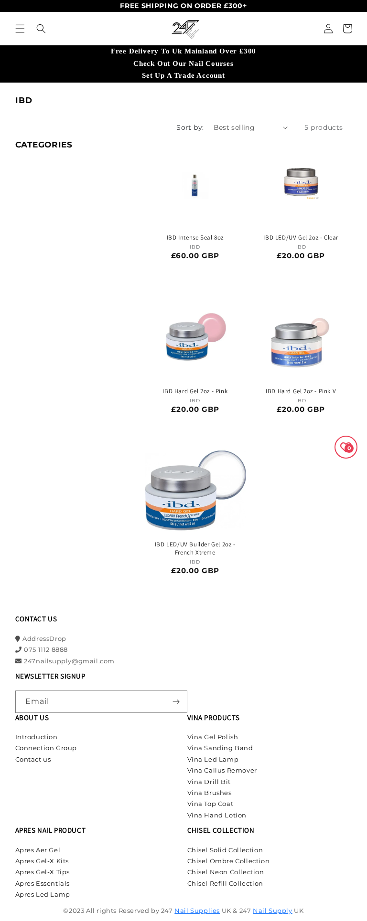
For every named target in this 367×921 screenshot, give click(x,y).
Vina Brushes (209, 792)
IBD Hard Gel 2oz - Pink (194, 391)
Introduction (36, 737)
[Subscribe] (176, 702)
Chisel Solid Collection (225, 850)
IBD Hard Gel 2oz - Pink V (301, 391)
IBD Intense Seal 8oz (195, 237)
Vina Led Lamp (213, 759)
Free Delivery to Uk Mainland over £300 (183, 51)
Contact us (33, 759)
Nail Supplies (197, 910)
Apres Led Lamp (42, 894)
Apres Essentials (42, 883)
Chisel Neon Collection (225, 872)
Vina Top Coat (210, 803)
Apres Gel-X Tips (42, 872)
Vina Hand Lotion (217, 815)
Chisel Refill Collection (225, 883)
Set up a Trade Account (183, 75)
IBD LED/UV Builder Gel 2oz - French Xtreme (195, 548)
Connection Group (46, 748)
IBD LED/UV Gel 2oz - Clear (300, 237)
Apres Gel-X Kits (42, 861)
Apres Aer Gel (38, 850)
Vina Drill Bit (209, 781)
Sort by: (190, 127)
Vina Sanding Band (220, 748)
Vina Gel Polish (212, 737)
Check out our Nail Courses (183, 63)
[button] (20, 28)
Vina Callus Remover (222, 770)
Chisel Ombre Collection (228, 861)
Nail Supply (272, 910)
